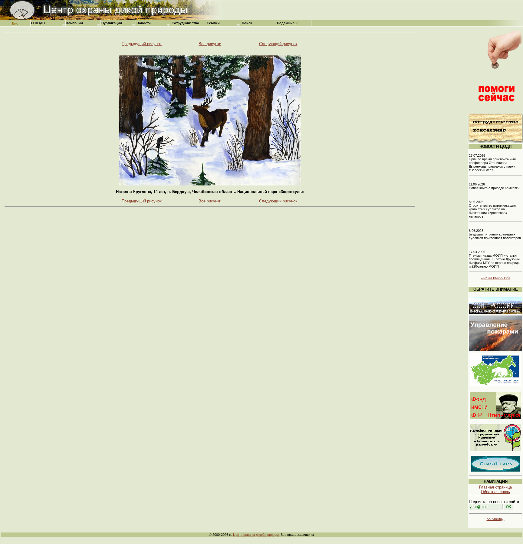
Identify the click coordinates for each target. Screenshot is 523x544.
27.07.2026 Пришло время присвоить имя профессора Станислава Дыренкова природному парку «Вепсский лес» (492, 163)
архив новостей (495, 277)
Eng (15, 23)
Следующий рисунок (278, 44)
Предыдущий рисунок (142, 44)
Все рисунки (210, 44)
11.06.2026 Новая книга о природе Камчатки (494, 186)
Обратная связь (495, 491)
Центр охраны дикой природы (256, 534)
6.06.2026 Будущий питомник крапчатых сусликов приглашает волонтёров (495, 234)
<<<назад (496, 518)
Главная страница (495, 487)
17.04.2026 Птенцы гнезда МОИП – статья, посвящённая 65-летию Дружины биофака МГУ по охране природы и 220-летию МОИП (494, 259)
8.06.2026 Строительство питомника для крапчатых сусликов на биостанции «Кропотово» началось (492, 209)
